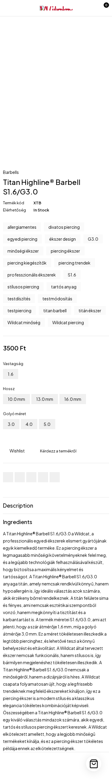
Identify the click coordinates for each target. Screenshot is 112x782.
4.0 (29, 424)
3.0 (11, 424)
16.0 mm (72, 399)
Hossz (9, 388)
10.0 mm (16, 399)
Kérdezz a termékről (58, 451)
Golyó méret (14, 413)
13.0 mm (44, 399)
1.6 (10, 374)
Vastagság (13, 363)
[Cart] (93, 763)
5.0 (47, 424)
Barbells (11, 172)
